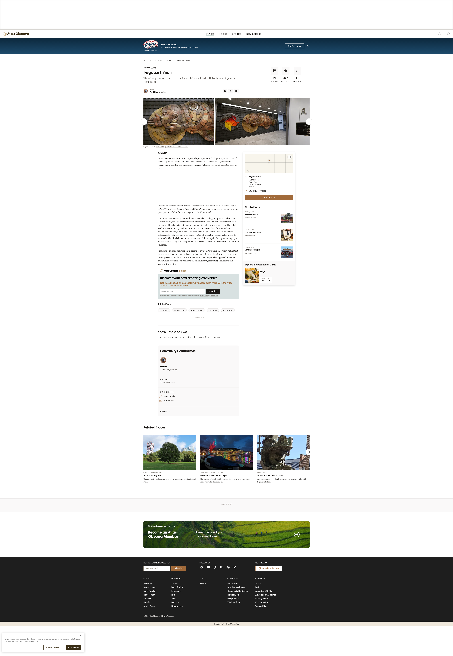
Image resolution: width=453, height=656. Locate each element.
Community (233, 578)
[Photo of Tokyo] (252, 275)
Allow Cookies (73, 647)
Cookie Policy (261, 602)
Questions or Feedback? (226, 624)
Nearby (147, 602)
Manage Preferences (53, 647)
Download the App (270, 568)
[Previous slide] (144, 121)
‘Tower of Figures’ (152, 475)
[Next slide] (309, 121)
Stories (174, 583)
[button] (274, 71)
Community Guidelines (237, 591)
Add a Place (149, 606)
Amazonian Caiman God (270, 475)
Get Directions (269, 198)
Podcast (175, 602)
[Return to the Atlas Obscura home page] (16, 33)
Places (146, 578)
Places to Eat (149, 595)
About (258, 583)
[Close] (80, 635)
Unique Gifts (233, 599)
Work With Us (233, 602)
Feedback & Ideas (236, 587)
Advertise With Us (263, 591)
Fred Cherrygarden (158, 92)
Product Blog (233, 595)
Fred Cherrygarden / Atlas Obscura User (172, 146)
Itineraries (175, 591)
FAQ (257, 587)
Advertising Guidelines (265, 595)
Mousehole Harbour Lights (214, 475)
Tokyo (187, 162)
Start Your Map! (294, 46)
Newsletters (176, 606)
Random (147, 599)
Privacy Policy (204, 295)
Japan (178, 222)
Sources (163, 411)
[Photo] (287, 217)
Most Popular (149, 591)
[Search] (448, 33)
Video (174, 599)
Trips (202, 578)
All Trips (202, 583)
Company (260, 578)
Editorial (176, 578)
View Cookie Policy (30, 641)
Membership (233, 583)
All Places (147, 583)
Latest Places (149, 587)
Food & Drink (177, 587)
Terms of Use (214, 295)
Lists (173, 595)
